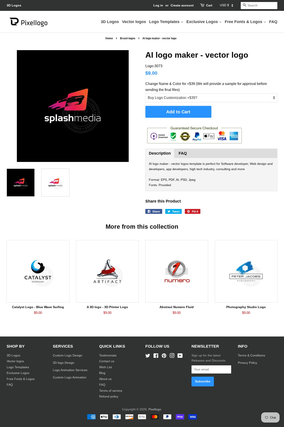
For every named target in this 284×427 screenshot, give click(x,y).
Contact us (106, 361)
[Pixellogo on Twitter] (147, 356)
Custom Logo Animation (69, 377)
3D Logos (14, 5)
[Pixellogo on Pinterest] (164, 356)
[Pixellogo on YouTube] (180, 356)
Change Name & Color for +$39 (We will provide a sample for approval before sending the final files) (206, 87)
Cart (209, 5)
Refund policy (108, 396)
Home (109, 38)
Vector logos (134, 22)
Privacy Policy (248, 362)
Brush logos (127, 38)
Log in (158, 5)
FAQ (273, 22)
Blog (102, 373)
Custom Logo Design (67, 355)
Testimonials (107, 355)
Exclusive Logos (202, 22)
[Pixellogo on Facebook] (155, 356)
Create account (182, 5)
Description (160, 153)
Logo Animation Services (70, 370)
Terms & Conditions (251, 355)
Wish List (105, 367)
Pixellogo (154, 409)
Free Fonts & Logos (244, 22)
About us (105, 379)
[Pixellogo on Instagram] (172, 356)
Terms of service (110, 390)
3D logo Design (63, 362)
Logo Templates (165, 22)
